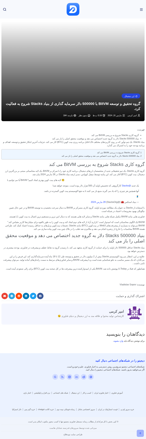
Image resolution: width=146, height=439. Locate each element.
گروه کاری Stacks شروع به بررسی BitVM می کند (118, 152)
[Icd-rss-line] (62, 377)
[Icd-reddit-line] (84, 377)
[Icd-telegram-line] (91, 377)
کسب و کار (87, 393)
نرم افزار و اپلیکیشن (42, 393)
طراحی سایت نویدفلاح (73, 434)
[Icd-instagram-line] (69, 377)
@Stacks (126, 185)
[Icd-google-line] (55, 377)
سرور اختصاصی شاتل (86, 409)
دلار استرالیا (16, 409)
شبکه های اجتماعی (60, 393)
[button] (131, 96)
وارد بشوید (118, 341)
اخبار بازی (27, 393)
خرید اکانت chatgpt (46, 409)
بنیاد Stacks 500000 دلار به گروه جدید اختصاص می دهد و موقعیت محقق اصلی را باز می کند (100, 156)
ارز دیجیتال (75, 393)
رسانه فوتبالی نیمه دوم (66, 409)
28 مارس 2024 (98, 202)
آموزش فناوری (117, 393)
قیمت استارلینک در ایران (107, 409)
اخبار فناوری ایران (101, 393)
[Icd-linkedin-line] (76, 377)
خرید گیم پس (29, 409)
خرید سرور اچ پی (127, 409)
